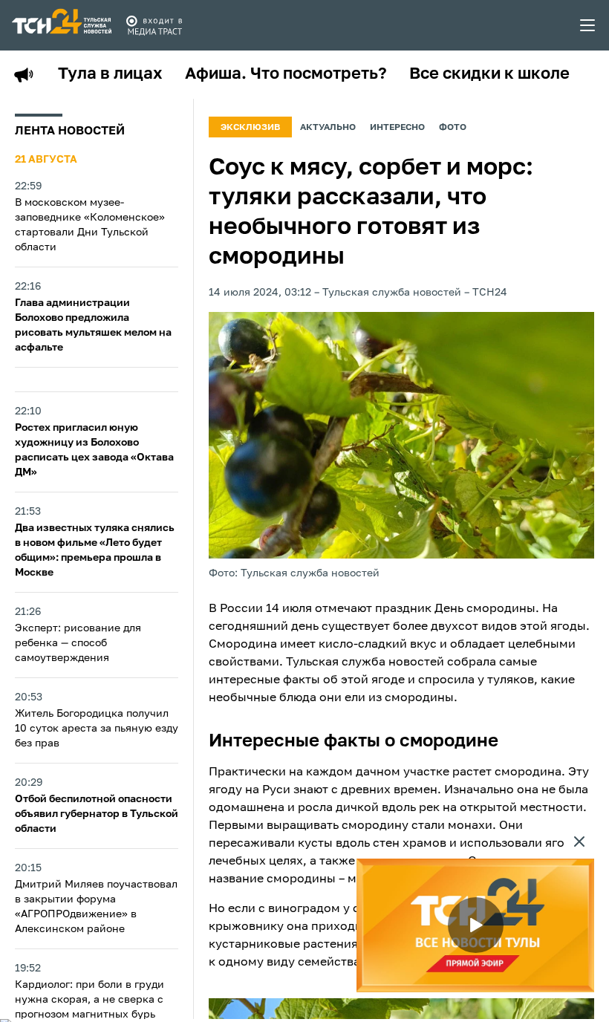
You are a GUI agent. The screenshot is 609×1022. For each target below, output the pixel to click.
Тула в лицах (110, 74)
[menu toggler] (588, 25)
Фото (452, 127)
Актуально (328, 127)
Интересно (397, 127)
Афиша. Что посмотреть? (286, 74)
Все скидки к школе (489, 74)
